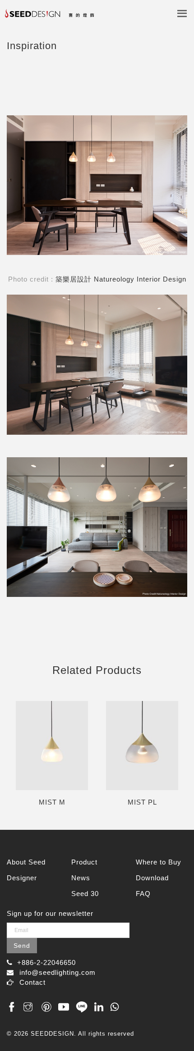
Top (177, 1025)
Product (84, 862)
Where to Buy (158, 862)
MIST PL (142, 802)
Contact (32, 982)
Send (22, 945)
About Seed (26, 862)
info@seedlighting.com (57, 972)
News (80, 878)
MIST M (52, 802)
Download (152, 878)
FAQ (143, 893)
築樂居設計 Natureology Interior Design (120, 279)
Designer (22, 878)
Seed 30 (85, 893)
